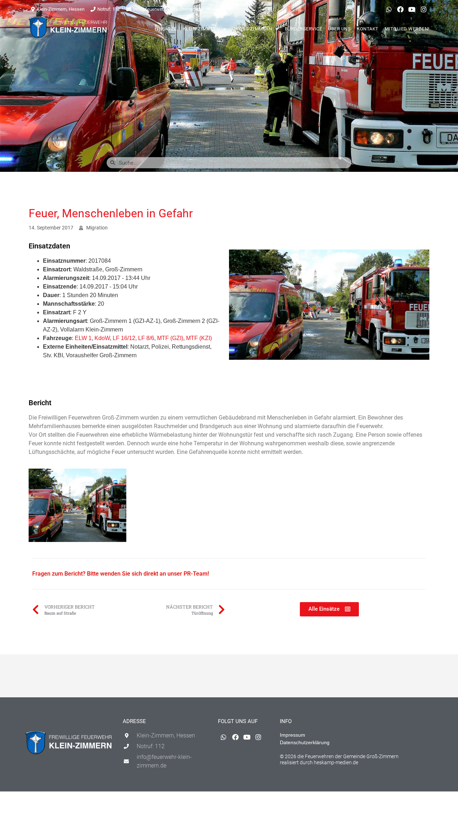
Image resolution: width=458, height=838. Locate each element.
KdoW (102, 338)
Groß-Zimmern (252, 29)
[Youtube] (412, 9)
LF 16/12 (124, 338)
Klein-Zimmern (201, 29)
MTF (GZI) (170, 338)
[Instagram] (423, 9)
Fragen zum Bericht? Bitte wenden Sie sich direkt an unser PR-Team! (120, 573)
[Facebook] (400, 9)
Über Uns (339, 29)
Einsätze (166, 29)
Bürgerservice (303, 29)
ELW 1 (83, 338)
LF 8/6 (146, 338)
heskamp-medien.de (336, 762)
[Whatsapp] (388, 9)
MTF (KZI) (199, 338)
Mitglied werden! (407, 29)
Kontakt (368, 29)
